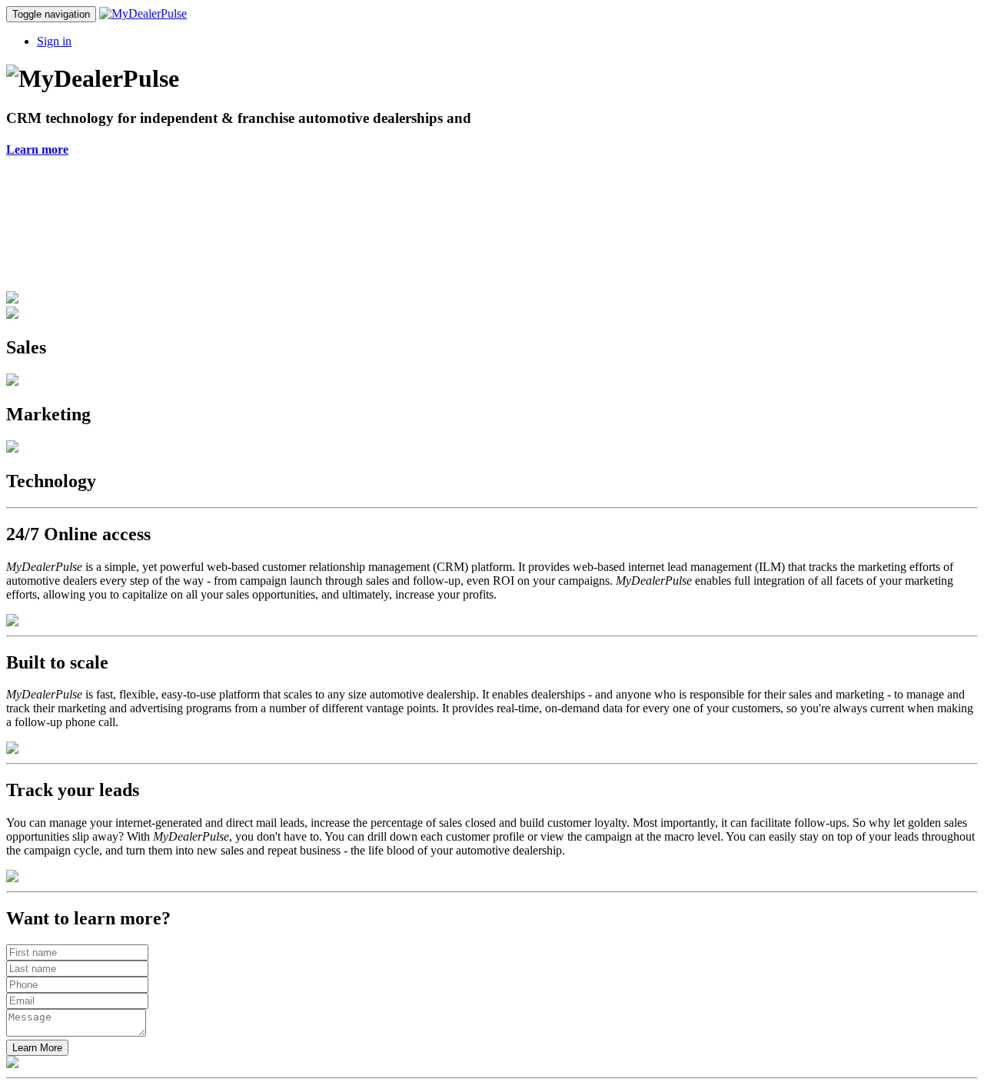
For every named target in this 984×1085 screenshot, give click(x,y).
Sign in (54, 41)
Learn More (37, 1047)
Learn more (37, 149)
